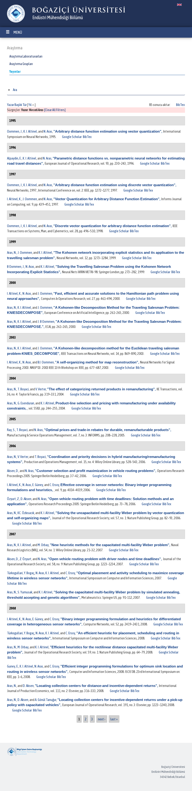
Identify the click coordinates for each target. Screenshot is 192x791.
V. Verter (40, 389)
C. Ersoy (54, 485)
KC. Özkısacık (26, 513)
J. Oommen (29, 199)
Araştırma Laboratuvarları (25, 56)
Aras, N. (11, 252)
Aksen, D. (12, 471)
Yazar (10, 105)
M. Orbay (43, 545)
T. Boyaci (23, 389)
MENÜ (17, 32)
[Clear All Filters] (55, 110)
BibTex (180, 105)
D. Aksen (26, 499)
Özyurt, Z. (13, 499)
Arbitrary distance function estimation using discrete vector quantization (114, 185)
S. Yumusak (25, 592)
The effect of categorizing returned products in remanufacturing (101, 389)
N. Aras (48, 131)
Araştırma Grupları (21, 64)
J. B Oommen (46, 321)
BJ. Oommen (46, 362)
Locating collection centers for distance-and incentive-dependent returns (96, 686)
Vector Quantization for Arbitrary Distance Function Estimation (106, 199)
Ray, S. (11, 430)
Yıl (30, 105)
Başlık (18, 105)
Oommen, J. (14, 131)
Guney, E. (12, 666)
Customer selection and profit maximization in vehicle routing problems (95, 471)
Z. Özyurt (25, 559)
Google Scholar (72, 137)
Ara (15, 90)
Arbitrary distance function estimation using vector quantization (107, 131)
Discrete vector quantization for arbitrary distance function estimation (112, 226)
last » (114, 719)
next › (101, 719)
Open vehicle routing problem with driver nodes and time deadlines (104, 559)
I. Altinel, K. (14, 199)
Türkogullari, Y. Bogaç (20, 573)
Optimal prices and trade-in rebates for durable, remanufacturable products (107, 430)
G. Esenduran (26, 403)
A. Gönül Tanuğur (45, 700)
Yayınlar (15, 71)
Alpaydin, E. (14, 158)
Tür (24, 105)
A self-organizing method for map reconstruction (97, 362)
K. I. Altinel (30, 131)
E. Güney (37, 485)
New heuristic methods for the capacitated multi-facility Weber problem (110, 545)
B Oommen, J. (15, 267)
